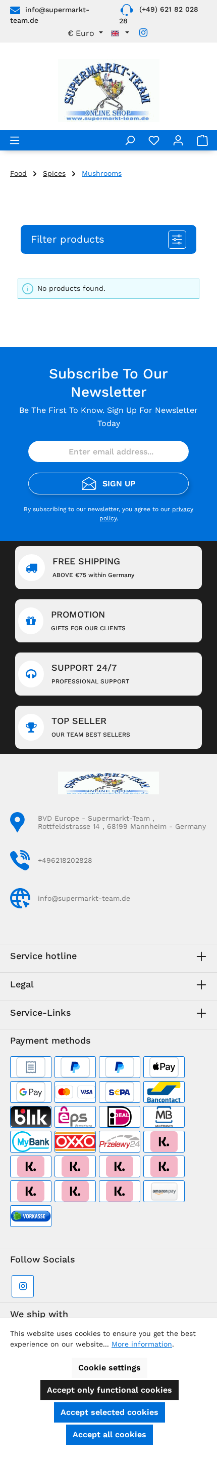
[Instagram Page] (143, 32)
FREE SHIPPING (93, 567)
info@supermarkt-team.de (84, 898)
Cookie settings (109, 1367)
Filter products (67, 239)
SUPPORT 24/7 (90, 673)
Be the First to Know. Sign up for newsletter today (108, 416)
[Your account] (178, 140)
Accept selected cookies (109, 1412)
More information (142, 1344)
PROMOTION (88, 620)
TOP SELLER (90, 726)
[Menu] (15, 140)
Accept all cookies (109, 1434)
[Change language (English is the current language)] (120, 33)
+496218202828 (65, 860)
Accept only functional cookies (109, 1390)
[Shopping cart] (202, 140)
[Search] (130, 140)
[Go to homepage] (108, 90)
